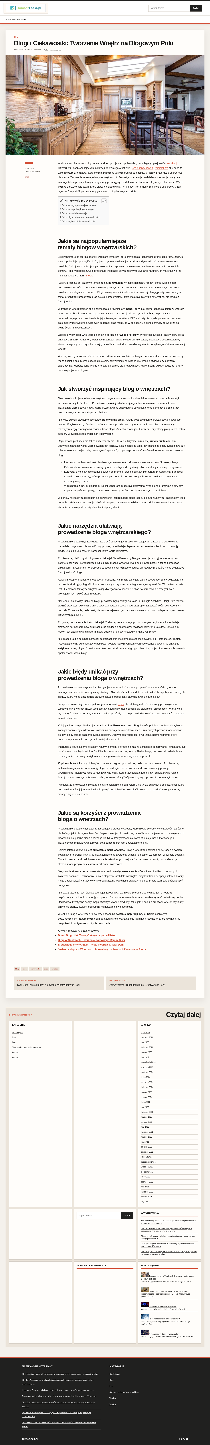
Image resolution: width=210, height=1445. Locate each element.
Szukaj (196, 8)
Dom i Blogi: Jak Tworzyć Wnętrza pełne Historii (87, 935)
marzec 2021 (146, 1197)
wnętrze (55, 969)
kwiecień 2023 (147, 1112)
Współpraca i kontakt (17, 19)
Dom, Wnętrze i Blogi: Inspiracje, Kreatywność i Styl (137, 983)
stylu (121, 704)
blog (17, 969)
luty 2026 (145, 1057)
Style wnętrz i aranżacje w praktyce (26, 1047)
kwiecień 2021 (147, 1192)
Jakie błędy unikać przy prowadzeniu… (81, 217)
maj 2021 (145, 1187)
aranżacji (172, 163)
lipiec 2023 (145, 1102)
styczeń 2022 (146, 1147)
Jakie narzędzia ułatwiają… (75, 213)
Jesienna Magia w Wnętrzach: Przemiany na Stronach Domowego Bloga (102, 949)
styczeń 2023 (146, 1122)
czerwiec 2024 (147, 1082)
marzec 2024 (146, 1092)
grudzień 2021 (147, 1152)
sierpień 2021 (147, 1172)
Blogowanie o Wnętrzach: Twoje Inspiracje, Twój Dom (91, 944)
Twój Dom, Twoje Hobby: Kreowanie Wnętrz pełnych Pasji (48, 983)
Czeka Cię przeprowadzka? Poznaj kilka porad (168, 1291)
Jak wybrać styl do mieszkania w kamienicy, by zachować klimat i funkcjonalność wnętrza (59, 1396)
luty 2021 (145, 1202)
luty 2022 (145, 1142)
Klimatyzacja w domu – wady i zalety (164, 1334)
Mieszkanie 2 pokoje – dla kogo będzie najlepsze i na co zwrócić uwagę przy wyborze (58, 1390)
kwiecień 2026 (147, 1047)
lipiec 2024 (145, 1077)
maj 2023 (145, 1107)
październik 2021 (148, 1162)
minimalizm (161, 168)
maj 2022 (145, 1127)
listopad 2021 (147, 1157)
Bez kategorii (17, 1032)
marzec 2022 (146, 1137)
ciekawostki (35, 969)
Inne (14, 1042)
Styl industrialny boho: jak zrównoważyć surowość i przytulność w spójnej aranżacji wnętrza (60, 1374)
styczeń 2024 (146, 1097)
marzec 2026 (146, 1052)
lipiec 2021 (145, 1177)
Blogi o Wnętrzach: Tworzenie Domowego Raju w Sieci (91, 940)
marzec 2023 (146, 1117)
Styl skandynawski (142, 168)
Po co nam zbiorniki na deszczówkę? (164, 1319)
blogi (25, 969)
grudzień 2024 (147, 1072)
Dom (16, 37)
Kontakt (183, 1439)
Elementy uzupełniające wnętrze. (162, 1306)
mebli (89, 275)
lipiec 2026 (145, 1032)
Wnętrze (15, 1052)
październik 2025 (148, 1062)
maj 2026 (145, 1042)
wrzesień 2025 (147, 1067)
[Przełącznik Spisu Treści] (102, 200)
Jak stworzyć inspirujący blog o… (79, 209)
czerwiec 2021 (147, 1182)
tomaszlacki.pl (30, 1439)
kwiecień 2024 (147, 1087)
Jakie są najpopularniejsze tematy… (80, 205)
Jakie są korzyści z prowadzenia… (79, 221)
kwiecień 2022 (147, 1132)
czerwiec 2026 (147, 1037)
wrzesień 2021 (147, 1167)
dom (46, 969)
